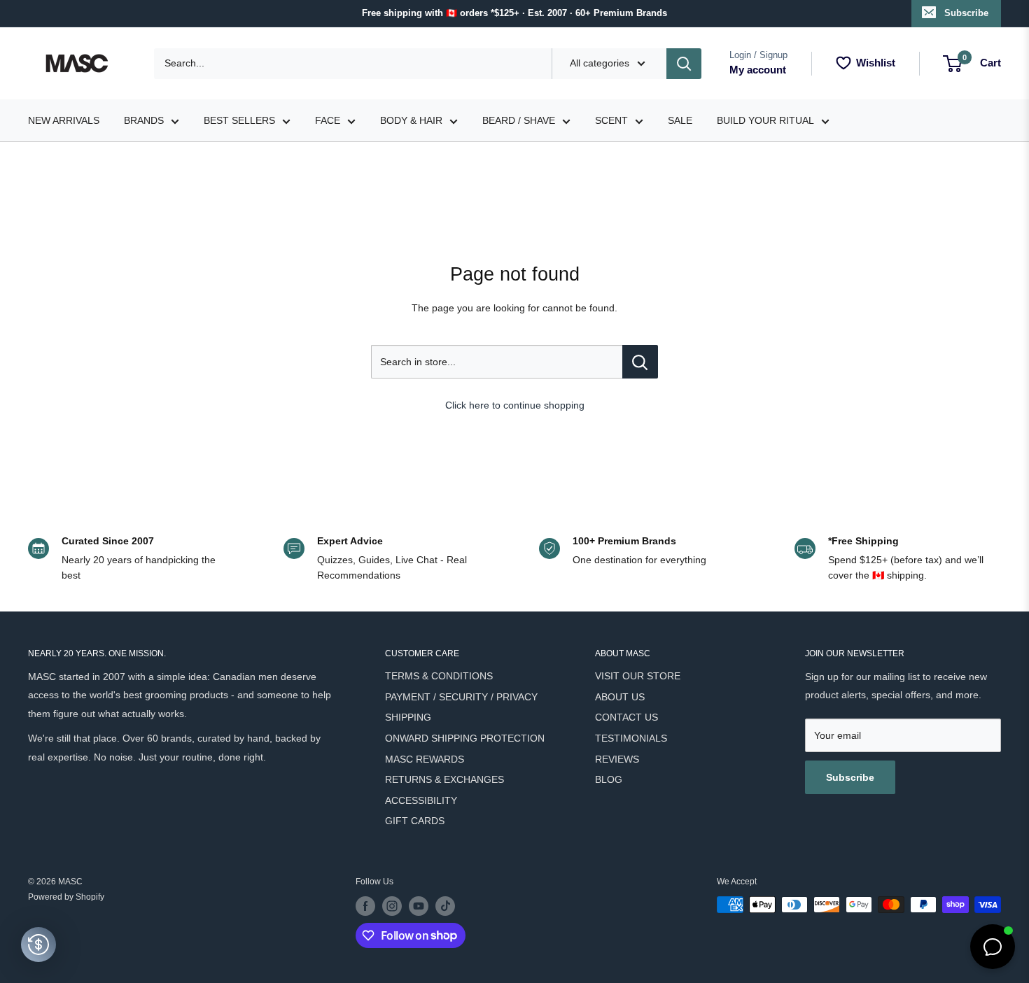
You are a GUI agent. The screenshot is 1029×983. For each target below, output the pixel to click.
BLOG (608, 779)
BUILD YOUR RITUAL (765, 120)
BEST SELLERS (239, 120)
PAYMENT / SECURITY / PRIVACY (461, 696)
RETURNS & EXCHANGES (444, 779)
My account (757, 70)
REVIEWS (617, 759)
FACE (327, 120)
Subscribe (966, 13)
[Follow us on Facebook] (365, 906)
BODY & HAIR (411, 120)
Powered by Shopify (66, 897)
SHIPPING (408, 717)
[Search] (683, 63)
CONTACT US (626, 717)
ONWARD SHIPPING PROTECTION (465, 738)
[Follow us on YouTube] (418, 906)
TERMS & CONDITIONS (439, 675)
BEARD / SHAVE (518, 120)
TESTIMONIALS (631, 738)
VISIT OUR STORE (637, 675)
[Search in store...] (640, 362)
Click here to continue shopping (514, 405)
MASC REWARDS (424, 759)
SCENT (611, 120)
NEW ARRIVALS (63, 120)
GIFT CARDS (414, 820)
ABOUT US (620, 696)
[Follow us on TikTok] (445, 906)
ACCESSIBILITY (421, 800)
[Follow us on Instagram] (392, 906)
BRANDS (144, 120)
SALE (680, 120)
